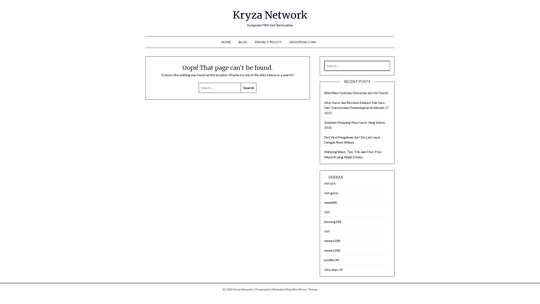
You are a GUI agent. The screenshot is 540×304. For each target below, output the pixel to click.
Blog (243, 42)
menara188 (332, 241)
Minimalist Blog (282, 289)
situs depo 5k (333, 269)
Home (226, 42)
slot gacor (331, 193)
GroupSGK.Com (302, 42)
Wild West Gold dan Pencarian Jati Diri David (356, 93)
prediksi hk (331, 260)
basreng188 (332, 222)
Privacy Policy (268, 42)
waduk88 (330, 202)
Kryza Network (270, 15)
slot (327, 212)
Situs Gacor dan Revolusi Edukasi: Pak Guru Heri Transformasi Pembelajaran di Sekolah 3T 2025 (356, 108)
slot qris (330, 183)
